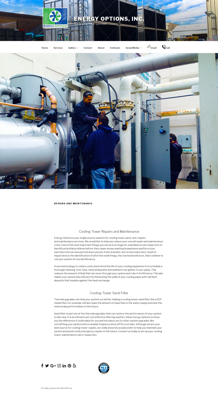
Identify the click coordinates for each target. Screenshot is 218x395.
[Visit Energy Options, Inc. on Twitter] (47, 366)
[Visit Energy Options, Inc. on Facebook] (42, 366)
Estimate (115, 48)
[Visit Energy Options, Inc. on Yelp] (74, 366)
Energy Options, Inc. (109, 19)
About (101, 48)
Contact (87, 48)
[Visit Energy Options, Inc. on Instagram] (59, 366)
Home (45, 48)
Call (168, 48)
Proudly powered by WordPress (56, 388)
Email (153, 48)
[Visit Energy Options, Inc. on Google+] (53, 366)
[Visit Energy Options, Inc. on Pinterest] (69, 366)
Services (58, 48)
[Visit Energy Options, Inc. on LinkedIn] (64, 366)
